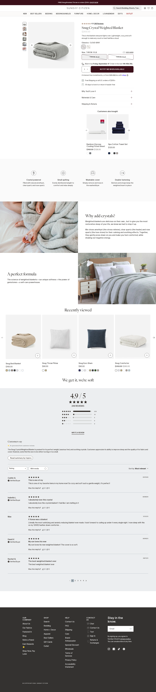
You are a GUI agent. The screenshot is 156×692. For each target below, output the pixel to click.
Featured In (27, 632)
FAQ (67, 626)
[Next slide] (70, 45)
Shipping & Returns (89, 104)
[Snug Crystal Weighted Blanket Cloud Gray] (24, 24)
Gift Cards (48, 642)
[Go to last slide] (32, 45)
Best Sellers (48, 638)
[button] (79, 411)
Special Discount (72, 645)
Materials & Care (88, 98)
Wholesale (69, 649)
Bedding (47, 626)
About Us (26, 624)
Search (46, 622)
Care (67, 634)
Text (92, 632)
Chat (92, 624)
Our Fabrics (27, 628)
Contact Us (69, 622)
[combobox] (18, 469)
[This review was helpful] (43, 488)
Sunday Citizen (42, 683)
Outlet (46, 646)
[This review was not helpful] (47, 488)
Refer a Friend (28, 640)
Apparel (47, 634)
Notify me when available (112, 69)
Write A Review (78, 433)
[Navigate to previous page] (69, 580)
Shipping (68, 630)
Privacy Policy (70, 660)
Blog (24, 636)
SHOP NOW (94, 2)
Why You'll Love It (89, 91)
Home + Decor (50, 630)
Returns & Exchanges (94, 641)
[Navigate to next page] (86, 580)
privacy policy (125, 639)
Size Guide (130, 52)
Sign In (92, 636)
